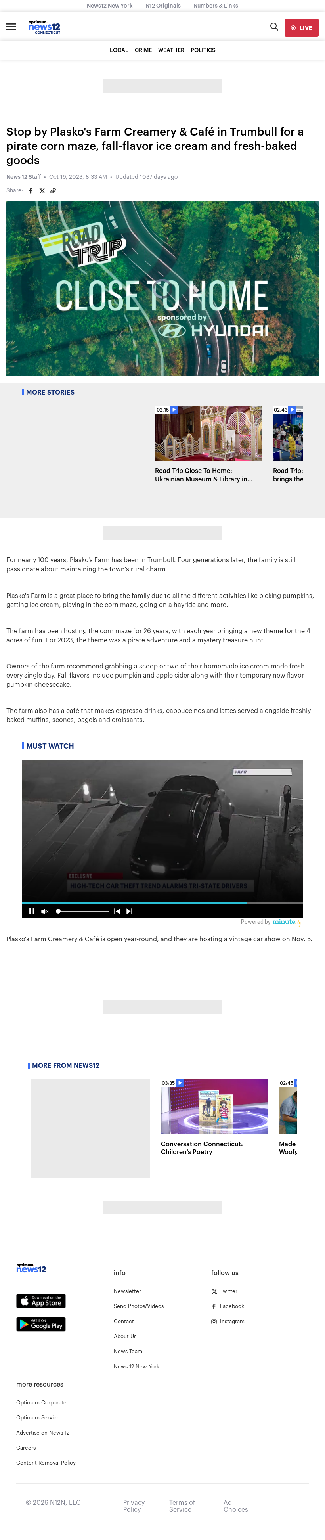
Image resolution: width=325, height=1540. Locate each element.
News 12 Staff (23, 177)
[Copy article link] (53, 191)
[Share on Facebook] (31, 191)
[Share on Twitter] (42, 191)
